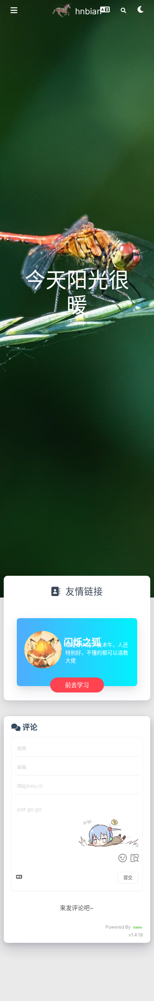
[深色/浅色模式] (141, 12)
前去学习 (77, 684)
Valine (137, 927)
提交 (127, 878)
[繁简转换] (105, 12)
